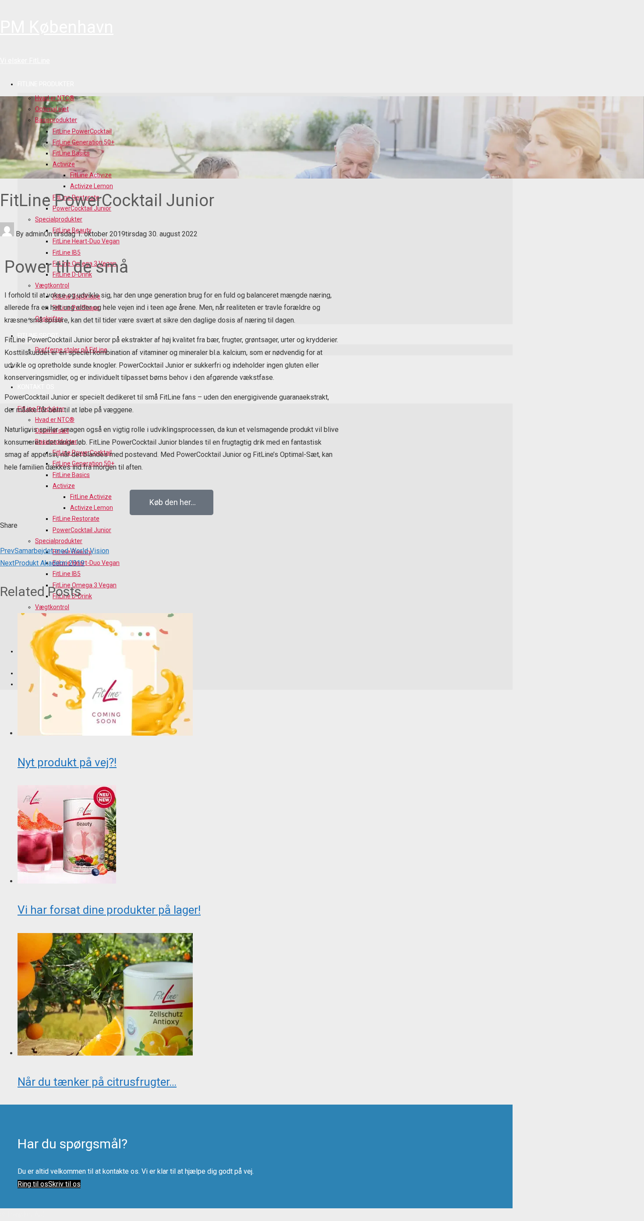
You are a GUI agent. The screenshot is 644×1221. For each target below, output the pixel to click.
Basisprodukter (56, 119)
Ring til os (33, 1184)
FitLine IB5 (67, 573)
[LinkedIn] (5, 538)
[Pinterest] (8, 538)
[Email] (12, 538)
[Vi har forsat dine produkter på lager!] (67, 881)
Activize (64, 164)
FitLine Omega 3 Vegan (85, 585)
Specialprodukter (58, 219)
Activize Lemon (91, 185)
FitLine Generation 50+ (83, 142)
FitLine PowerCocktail (82, 131)
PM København (56, 27)
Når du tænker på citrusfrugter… (97, 1081)
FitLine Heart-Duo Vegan (86, 562)
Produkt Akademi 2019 (42, 563)
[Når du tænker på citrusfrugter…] (105, 1053)
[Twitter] (3, 538)
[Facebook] (1, 538)
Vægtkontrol (52, 606)
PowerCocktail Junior (82, 529)
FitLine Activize (91, 175)
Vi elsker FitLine (25, 60)
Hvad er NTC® (54, 98)
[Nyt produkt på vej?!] (105, 733)
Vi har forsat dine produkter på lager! (109, 909)
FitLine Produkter (46, 84)
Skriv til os (64, 1184)
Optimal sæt (52, 108)
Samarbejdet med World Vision (54, 551)
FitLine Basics (71, 153)
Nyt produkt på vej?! (67, 762)
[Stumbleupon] (10, 538)
